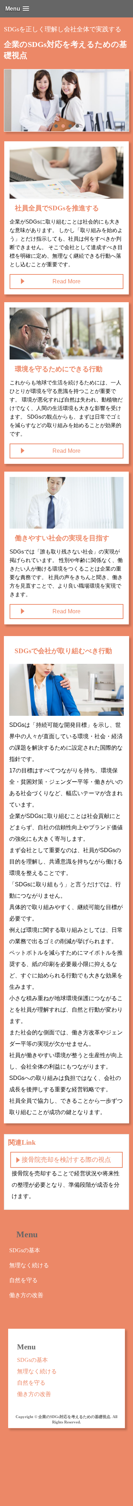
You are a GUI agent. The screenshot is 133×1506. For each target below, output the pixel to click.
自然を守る (23, 1280)
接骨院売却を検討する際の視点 (66, 1159)
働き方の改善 (26, 1295)
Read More (66, 281)
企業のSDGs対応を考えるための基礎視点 (65, 50)
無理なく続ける (29, 1265)
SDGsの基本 (24, 1250)
